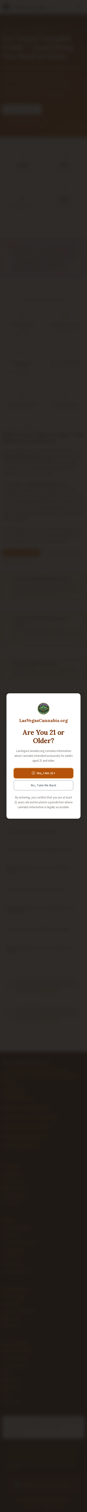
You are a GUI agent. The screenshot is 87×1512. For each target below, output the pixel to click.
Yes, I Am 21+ (46, 773)
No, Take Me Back (43, 785)
